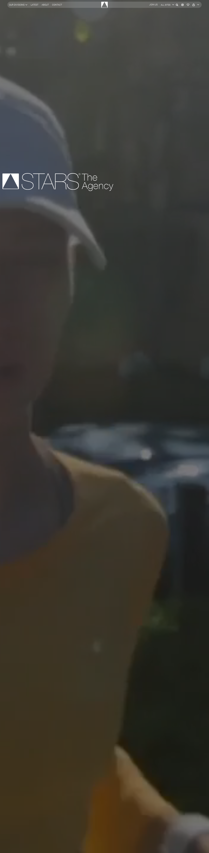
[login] (195, 5)
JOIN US (153, 4)
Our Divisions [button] (16, 4)
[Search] (177, 5)
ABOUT (45, 4)
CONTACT (57, 4)
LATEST (34, 4)
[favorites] (188, 5)
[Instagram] (182, 5)
